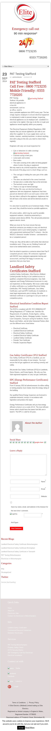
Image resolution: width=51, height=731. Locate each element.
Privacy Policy (34, 702)
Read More (29, 728)
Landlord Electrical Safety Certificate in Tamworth (18, 551)
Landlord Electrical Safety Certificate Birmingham (18, 548)
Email (43, 489)
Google (16, 686)
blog (2, 569)
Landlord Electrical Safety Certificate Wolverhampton (19, 544)
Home (10, 608)
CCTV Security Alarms (15, 650)
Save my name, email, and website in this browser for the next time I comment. (29, 509)
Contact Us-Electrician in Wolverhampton (22, 616)
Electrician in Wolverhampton (11, 559)
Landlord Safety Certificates (17, 628)
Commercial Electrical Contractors (19, 630)
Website (44, 496)
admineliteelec (17, 77)
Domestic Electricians (15, 633)
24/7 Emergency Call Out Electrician (20, 653)
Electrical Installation (15, 655)
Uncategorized (6, 572)
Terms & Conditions (19, 702)
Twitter (18, 668)
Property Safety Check (15, 647)
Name (43, 482)
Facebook (11, 676)
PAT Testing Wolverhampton (11, 555)
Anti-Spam (14, 522)
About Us (11, 611)
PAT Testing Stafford (23, 74)
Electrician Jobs (13, 613)
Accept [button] (21, 728)
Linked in (19, 681)
